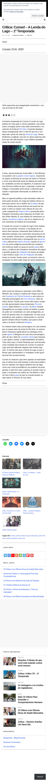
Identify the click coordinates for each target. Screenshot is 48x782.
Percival (38, 304)
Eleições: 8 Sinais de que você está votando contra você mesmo (30, 663)
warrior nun (21, 538)
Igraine (10, 334)
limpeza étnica (24, 211)
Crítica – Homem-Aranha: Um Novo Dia (30, 723)
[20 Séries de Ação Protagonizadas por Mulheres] (11, 464)
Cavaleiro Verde (27, 337)
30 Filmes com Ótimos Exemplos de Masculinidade (23, 596)
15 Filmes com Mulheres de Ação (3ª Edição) (21, 581)
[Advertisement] (24, 78)
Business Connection (11, 742)
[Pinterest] (32, 555)
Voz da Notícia (9, 747)
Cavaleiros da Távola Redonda (18, 296)
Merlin (34, 307)
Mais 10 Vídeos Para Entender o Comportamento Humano (30, 700)
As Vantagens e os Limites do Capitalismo (30, 686)
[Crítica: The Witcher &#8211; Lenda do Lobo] (32, 464)
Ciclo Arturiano (29, 299)
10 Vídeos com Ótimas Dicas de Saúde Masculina (23, 569)
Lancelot (25, 307)
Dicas (20, 694)
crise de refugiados (27, 255)
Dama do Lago (32, 134)
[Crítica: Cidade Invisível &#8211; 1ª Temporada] (11, 483)
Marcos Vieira (19, 35)
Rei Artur (23, 129)
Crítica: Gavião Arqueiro (9, 530)
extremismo (34, 536)
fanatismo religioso (16, 219)
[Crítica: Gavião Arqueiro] (11, 521)
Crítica (29, 35)
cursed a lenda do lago (23, 536)
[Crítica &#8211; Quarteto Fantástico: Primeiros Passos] (32, 502)
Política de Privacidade (16, 11)
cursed (13, 536)
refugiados (23, 252)
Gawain (5, 307)
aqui (36, 247)
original (26, 176)
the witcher (14, 538)
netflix (8, 538)
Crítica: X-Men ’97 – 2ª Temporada (28, 674)
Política (21, 657)
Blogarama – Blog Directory (14, 738)
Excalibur (34, 204)
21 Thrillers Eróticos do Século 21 (16, 585)
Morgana (28, 322)
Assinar (40, 777)
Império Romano (24, 242)
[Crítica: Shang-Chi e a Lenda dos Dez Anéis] (11, 502)
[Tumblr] (24, 555)
